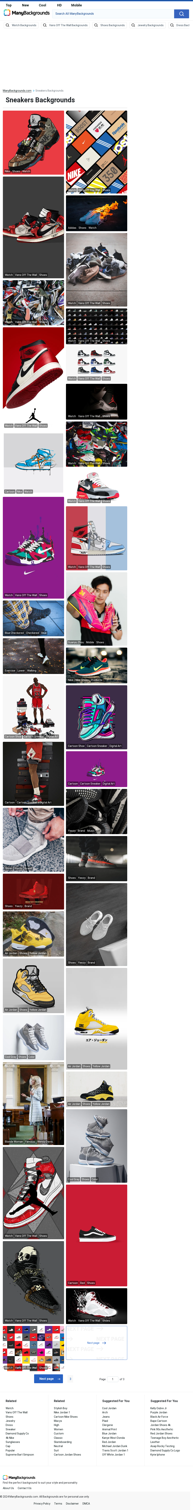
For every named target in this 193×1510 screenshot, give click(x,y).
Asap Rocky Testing (162, 1446)
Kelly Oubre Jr (158, 1408)
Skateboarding (63, 1441)
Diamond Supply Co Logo (165, 1450)
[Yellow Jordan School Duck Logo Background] (96, 1089)
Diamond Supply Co (17, 1433)
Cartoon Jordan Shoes (67, 1454)
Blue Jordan (109, 1433)
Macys (58, 1420)
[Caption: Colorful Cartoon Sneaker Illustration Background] (96, 717)
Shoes (9, 1416)
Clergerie (107, 1425)
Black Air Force (159, 1416)
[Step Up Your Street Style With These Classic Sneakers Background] (33, 1192)
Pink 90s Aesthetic (161, 1429)
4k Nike (10, 1437)
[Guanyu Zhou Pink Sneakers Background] (96, 608)
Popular (10, 1450)
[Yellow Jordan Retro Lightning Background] (33, 933)
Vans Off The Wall (17, 1412)
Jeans (106, 1416)
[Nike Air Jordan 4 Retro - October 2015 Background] (96, 401)
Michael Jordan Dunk (114, 1446)
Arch (105, 1412)
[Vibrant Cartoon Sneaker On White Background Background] (96, 768)
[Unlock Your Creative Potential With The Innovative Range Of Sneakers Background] (96, 1305)
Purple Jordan (158, 1412)
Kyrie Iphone (157, 1454)
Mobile (76, 5)
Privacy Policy (42, 1503)
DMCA (86, 1503)
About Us (8, 1488)
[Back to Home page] (27, 13)
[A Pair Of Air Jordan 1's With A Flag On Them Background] (96, 538)
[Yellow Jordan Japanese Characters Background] (96, 1018)
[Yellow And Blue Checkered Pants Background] (33, 618)
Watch (10, 1408)
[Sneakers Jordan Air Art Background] (33, 142)
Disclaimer (72, 1503)
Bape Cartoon (158, 1420)
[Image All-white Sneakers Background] (96, 363)
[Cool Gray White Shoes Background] (96, 1145)
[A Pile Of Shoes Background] (33, 302)
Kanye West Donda (113, 1437)
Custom (59, 1433)
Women (58, 1429)
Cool (42, 5)
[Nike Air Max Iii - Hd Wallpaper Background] (33, 547)
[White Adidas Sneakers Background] (96, 213)
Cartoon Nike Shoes (66, 1416)
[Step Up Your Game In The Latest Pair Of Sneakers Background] (33, 227)
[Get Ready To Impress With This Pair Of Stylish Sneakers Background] (96, 486)
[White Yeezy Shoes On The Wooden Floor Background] (96, 924)
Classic (58, 1437)
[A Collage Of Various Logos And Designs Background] (96, 151)
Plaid (105, 1420)
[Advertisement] (96, 58)
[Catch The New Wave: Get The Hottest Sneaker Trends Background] (33, 1282)
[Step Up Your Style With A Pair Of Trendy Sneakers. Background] (96, 269)
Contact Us (24, 1488)
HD (59, 5)
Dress (9, 1425)
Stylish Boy (60, 1408)
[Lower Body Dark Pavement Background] (33, 655)
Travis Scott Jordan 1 (115, 1450)
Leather (155, 1441)
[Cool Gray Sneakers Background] (33, 1037)
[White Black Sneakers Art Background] (96, 1235)
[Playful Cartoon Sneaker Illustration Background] (33, 773)
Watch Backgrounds (24, 25)
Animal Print (109, 1429)
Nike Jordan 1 (62, 1412)
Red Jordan (109, 1441)
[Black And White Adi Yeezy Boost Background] (96, 811)
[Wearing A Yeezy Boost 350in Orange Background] (96, 858)
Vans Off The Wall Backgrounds (68, 25)
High (56, 1425)
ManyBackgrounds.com (17, 90)
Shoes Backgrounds (112, 25)
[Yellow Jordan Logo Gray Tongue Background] (33, 985)
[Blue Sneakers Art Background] (33, 462)
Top (8, 5)
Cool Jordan (109, 1408)
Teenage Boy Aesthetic (164, 1437)
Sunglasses (13, 1441)
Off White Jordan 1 (113, 1454)
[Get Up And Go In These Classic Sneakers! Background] (96, 326)
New (25, 5)
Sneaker (11, 1429)
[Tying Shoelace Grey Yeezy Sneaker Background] (33, 839)
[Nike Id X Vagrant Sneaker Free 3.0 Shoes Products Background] (96, 665)
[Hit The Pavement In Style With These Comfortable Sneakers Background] (33, 377)
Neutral (58, 1446)
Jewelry (10, 1420)
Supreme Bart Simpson (20, 1454)
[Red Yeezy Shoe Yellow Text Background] (33, 891)
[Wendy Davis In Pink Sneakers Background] (33, 1103)
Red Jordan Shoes (161, 1433)
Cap (8, 1446)
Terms (58, 1503)
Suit (56, 1450)
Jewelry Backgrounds (151, 25)
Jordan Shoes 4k (160, 1425)
